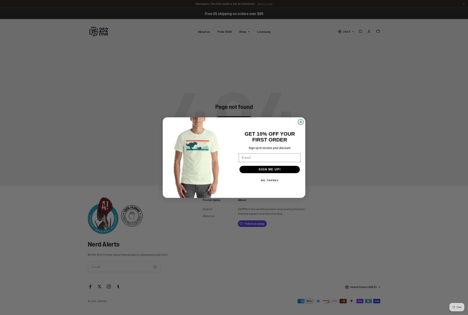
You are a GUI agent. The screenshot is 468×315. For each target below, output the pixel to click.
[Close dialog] (300, 122)
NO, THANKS (269, 180)
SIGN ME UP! (270, 169)
